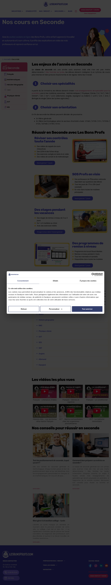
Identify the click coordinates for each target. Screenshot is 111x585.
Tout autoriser (87, 309)
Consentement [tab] (23, 281)
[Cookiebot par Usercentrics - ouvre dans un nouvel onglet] (93, 274)
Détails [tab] (55, 281)
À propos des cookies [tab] (88, 281)
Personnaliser (54, 309)
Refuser (24, 309)
